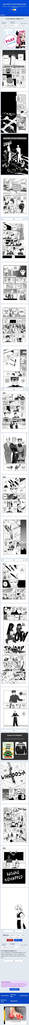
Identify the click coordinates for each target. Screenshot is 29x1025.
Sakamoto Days (13, 995)
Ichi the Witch (5, 995)
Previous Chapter (4, 23)
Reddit (23, 935)
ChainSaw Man (24, 995)
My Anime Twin (3, 1001)
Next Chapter (24, 23)
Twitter (18, 935)
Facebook (12, 935)
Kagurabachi (13, 1001)
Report (10, 940)
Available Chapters (12, 22)
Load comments (14, 989)
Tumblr (17, 937)
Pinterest (11, 937)
